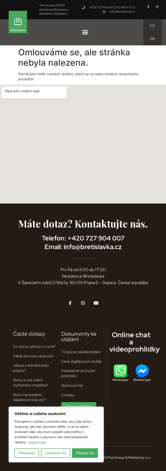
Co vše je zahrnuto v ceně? (34, 346)
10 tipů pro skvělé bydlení (80, 352)
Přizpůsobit (27, 453)
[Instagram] (157, 6)
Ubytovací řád (72, 385)
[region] (56, 434)
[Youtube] (96, 303)
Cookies (67, 395)
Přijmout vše (85, 453)
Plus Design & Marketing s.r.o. (129, 457)
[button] (85, 32)
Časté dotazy (29, 333)
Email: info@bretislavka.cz (83, 246)
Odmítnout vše (55, 453)
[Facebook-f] (148, 6)
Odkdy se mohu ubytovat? (33, 356)
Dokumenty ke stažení (79, 336)
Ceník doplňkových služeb (81, 361)
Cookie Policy (37, 442)
